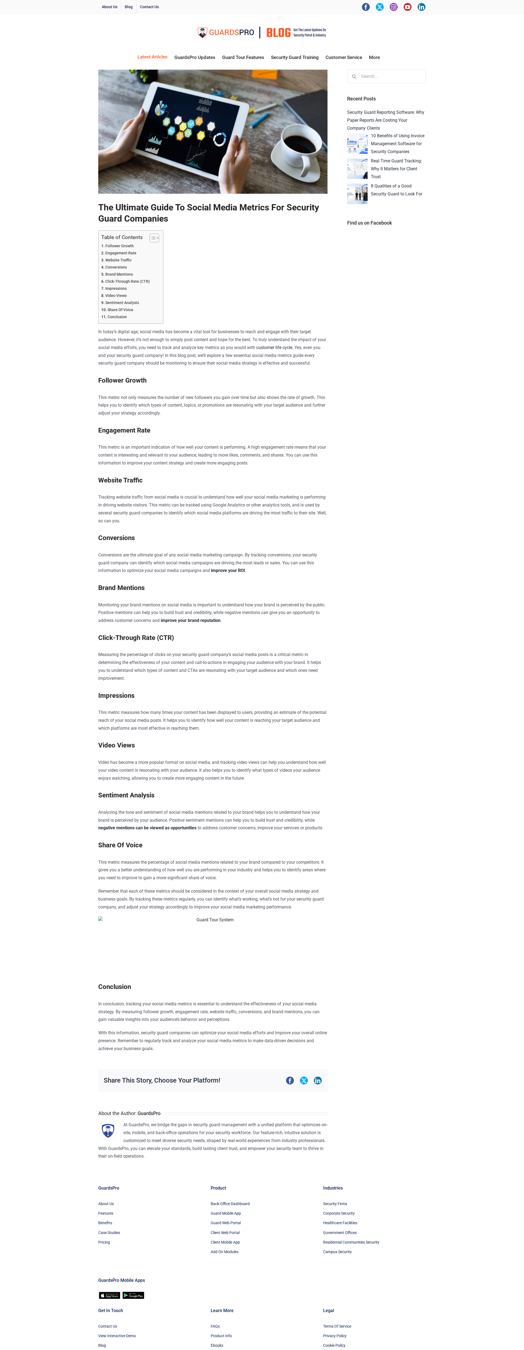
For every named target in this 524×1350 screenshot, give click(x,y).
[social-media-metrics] (212, 132)
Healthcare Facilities (340, 1223)
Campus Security (337, 1252)
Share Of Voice (120, 310)
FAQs (215, 1326)
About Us (106, 1204)
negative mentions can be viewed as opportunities (147, 827)
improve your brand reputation (191, 620)
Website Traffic (118, 260)
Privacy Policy (335, 1336)
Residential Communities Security (351, 1242)
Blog (102, 1345)
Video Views (116, 295)
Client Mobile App (225, 1242)
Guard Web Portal (226, 1223)
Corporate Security (339, 1213)
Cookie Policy (334, 1345)
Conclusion (117, 317)
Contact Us (107, 1326)
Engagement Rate (120, 253)
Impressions (116, 288)
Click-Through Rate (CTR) (127, 281)
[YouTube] (407, 7)
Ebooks (217, 1345)
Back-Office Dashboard (230, 1204)
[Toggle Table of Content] (151, 238)
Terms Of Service (337, 1326)
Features (105, 1213)
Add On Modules (225, 1252)
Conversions (116, 267)
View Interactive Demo (117, 1336)
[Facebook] (366, 7)
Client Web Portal (225, 1232)
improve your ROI (228, 570)
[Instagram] (393, 7)
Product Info (221, 1336)
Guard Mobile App (226, 1213)
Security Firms (335, 1204)
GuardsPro (149, 1113)
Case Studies (109, 1232)
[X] (380, 7)
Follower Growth (119, 246)
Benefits (105, 1223)
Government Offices (340, 1232)
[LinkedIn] (421, 7)
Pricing (104, 1242)
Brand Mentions (119, 274)
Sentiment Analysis (122, 302)
